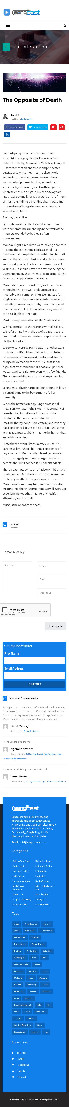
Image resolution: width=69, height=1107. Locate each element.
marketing (18, 978)
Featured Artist (20, 944)
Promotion (46, 991)
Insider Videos (19, 876)
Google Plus (23, 1065)
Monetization (19, 894)
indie (44, 958)
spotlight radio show (22, 1025)
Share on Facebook (16, 128)
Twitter (21, 1059)
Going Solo (47, 951)
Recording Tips (42, 894)
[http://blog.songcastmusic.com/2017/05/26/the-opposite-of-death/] (34, 82)
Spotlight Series (20, 904)
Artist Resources (31, 924)
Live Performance (43, 881)
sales (39, 1005)
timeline (35, 1032)
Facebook (21, 1053)
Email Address (14, 668)
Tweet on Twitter (40, 128)
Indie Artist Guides (43, 866)
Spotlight (39, 899)
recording (29, 998)
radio (16, 998)
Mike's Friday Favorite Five (45, 888)
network (17, 985)
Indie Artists (61, 782)
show (16, 1012)
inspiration (18, 971)
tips (46, 1032)
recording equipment (22, 1005)
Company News (46, 931)
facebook (35, 937)
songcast (17, 1018)
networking (31, 985)
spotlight (31, 1018)
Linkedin (21, 1071)
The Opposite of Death (32, 100)
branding (47, 924)
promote (33, 991)
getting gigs (32, 951)
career (16, 931)
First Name (11, 653)
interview (32, 971)
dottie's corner (19, 937)
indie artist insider (21, 964)
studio (39, 1025)
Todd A (15, 115)
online (45, 985)
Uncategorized (42, 904)
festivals (17, 951)
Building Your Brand (33, 754)
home (33, 958)
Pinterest (22, 1077)
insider (37, 964)
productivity (18, 991)
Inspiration (40, 876)
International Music (21, 881)
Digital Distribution (31, 731)
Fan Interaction (30, 46)
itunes (44, 971)
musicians (43, 978)
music (31, 978)
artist (16, 924)
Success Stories (19, 1032)
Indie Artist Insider (21, 871)
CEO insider (29, 931)
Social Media (40, 1012)
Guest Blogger (19, 958)
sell (49, 1005)
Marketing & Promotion (17, 759)
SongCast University (22, 899)
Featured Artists (38, 944)
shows (27, 1012)
